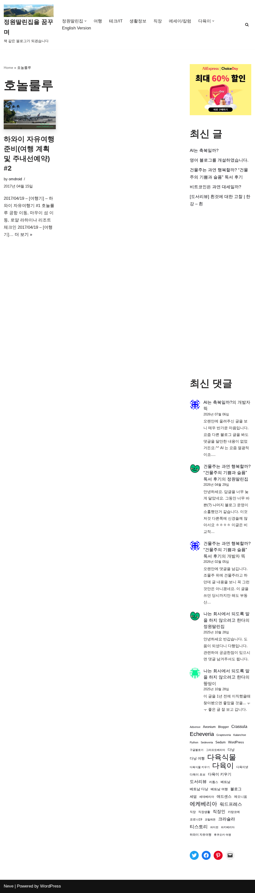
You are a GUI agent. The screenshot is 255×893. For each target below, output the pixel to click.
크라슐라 (226, 819)
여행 (98, 21)
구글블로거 (196, 749)
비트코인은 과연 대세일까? (215, 187)
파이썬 (214, 827)
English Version (76, 28)
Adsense (195, 726)
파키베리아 (228, 827)
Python (194, 742)
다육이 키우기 (219, 774)
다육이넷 (242, 767)
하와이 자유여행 (200, 834)
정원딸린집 (237, 479)
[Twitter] (194, 855)
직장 (157, 21)
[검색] (247, 24)
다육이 (223, 765)
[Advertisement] (220, 292)
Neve (8, 886)
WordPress (236, 742)
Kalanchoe (239, 734)
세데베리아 (206, 796)
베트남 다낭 (199, 789)
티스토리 (199, 826)
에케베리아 (203, 804)
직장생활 (204, 812)
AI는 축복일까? (204, 150)
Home (8, 68)
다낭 (231, 750)
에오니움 (240, 796)
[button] (85, 21)
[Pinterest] (218, 855)
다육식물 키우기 (200, 767)
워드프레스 (231, 804)
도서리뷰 (198, 781)
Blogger (223, 726)
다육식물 (221, 757)
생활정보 (137, 21)
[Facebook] (206, 855)
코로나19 (196, 819)
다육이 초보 (197, 774)
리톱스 (213, 782)
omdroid (15, 179)
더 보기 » (23, 234)
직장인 (219, 811)
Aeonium (209, 727)
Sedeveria (207, 742)
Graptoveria (223, 734)
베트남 (225, 782)
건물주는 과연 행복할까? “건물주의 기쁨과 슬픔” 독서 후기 (227, 473)
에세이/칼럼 (180, 21)
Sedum (220, 742)
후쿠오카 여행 (222, 834)
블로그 (236, 789)
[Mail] (230, 855)
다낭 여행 (197, 758)
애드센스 (224, 796)
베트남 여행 (219, 789)
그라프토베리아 (215, 749)
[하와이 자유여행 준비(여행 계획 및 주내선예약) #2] (30, 114)
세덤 (193, 796)
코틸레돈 (210, 819)
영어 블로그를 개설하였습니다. (219, 160)
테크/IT (116, 21)
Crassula (239, 726)
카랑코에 (234, 812)
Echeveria (202, 734)
